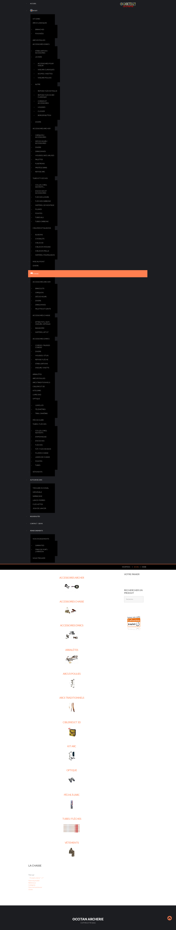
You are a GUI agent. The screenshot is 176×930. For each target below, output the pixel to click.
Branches (39, 29)
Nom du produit (33, 880)
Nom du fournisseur (35, 887)
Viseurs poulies (44, 78)
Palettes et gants (43, 309)
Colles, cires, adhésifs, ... (41, 186)
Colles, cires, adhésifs (41, 432)
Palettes (39, 159)
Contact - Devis (36, 523)
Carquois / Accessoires (40, 136)
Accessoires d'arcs (41, 44)
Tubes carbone (42, 221)
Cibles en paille (42, 251)
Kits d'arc (37, 390)
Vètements (37, 472)
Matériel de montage (44, 205)
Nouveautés (35, 516)
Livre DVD (37, 394)
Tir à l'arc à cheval (41, 488)
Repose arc (40, 172)
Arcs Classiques (40, 23)
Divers (38, 122)
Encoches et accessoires (41, 192)
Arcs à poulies (39, 40)
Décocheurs (41, 296)
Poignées (39, 33)
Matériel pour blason (45, 255)
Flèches (39, 445)
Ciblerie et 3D (39, 386)
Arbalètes (37, 374)
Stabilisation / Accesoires (41, 52)
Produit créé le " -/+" (37, 878)
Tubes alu (39, 217)
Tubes (37, 465)
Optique (36, 399)
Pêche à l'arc (38, 420)
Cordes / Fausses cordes (42, 346)
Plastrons (40, 163)
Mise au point (39, 261)
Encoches (39, 441)
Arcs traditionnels (41, 382)
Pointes (38, 213)
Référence (32, 883)
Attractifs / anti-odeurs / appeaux (42, 323)
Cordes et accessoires (43, 102)
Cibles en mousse (43, 247)
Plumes (38, 209)
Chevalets (39, 239)
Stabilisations (41, 364)
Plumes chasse (41, 453)
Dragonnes (40, 151)
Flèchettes (38, 504)
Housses (41, 107)
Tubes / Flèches (39, 424)
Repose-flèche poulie (47, 91)
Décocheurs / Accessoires (41, 142)
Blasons (39, 235)
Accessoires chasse (41, 315)
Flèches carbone (43, 201)
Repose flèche (41, 359)
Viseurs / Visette (42, 368)
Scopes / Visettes (45, 74)
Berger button (44, 115)
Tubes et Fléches (40, 178)
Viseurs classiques (46, 69)
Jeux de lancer (39, 508)
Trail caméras (41, 413)
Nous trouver (39, 558)
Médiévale (37, 492)
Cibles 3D (39, 243)
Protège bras (41, 167)
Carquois (39, 292)
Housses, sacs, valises (44, 155)
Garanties (39, 545)
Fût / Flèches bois (43, 449)
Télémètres (40, 409)
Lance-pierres (39, 500)
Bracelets (39, 288)
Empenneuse (41, 437)
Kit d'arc (36, 19)
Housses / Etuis (41, 355)
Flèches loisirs (42, 197)
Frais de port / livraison (41, 550)
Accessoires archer (41, 128)
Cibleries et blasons (42, 228)
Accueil (33, 3)
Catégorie (31, 885)
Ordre (30, 889)
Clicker (41, 111)
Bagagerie (39, 328)
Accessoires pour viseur (45, 64)
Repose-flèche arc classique (46, 96)
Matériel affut (41, 332)
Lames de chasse (42, 457)
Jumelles (39, 405)
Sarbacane (37, 496)
